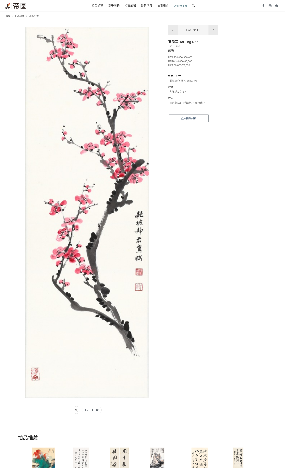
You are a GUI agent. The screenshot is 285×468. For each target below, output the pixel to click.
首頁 (8, 16)
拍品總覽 (19, 16)
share (87, 410)
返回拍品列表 (188, 118)
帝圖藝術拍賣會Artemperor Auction (15, 6)
